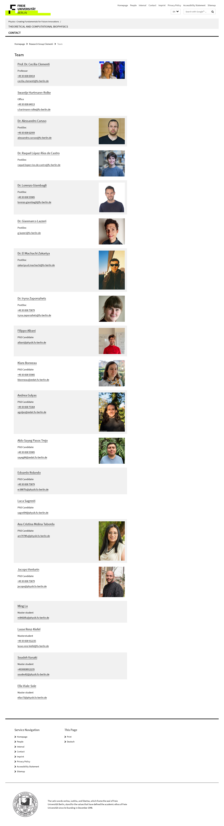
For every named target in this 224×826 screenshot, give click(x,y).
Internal (142, 5)
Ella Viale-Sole (27, 686)
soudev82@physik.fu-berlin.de (33, 674)
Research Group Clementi (41, 43)
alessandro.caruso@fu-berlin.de (35, 137)
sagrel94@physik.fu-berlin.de (33, 512)
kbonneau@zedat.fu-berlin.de (33, 379)
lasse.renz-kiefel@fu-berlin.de (33, 646)
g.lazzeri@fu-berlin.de (29, 233)
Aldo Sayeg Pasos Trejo (33, 440)
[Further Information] (112, 70)
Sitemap (212, 5)
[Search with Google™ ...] (212, 11)
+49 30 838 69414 (26, 76)
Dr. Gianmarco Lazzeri (32, 221)
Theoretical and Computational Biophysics (38, 26)
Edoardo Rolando (29, 472)
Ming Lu (23, 606)
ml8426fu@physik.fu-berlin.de (33, 617)
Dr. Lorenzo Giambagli (32, 185)
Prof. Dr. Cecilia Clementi (34, 64)
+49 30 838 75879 (26, 310)
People (133, 5)
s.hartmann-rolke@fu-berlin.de (34, 109)
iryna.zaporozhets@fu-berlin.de (34, 315)
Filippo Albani (27, 331)
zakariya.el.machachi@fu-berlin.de (36, 265)
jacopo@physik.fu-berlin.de (32, 586)
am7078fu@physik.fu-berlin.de (34, 536)
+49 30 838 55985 (26, 197)
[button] (176, 12)
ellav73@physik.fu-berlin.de (32, 697)
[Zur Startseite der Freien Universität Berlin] (30, 9)
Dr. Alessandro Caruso (32, 121)
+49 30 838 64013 (26, 104)
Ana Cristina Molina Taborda (36, 524)
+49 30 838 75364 (26, 407)
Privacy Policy (174, 5)
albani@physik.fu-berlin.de (32, 342)
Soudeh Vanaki (27, 657)
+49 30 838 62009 (26, 132)
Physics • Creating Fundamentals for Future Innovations (34, 21)
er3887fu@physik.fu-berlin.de (33, 489)
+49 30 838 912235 (27, 640)
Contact (152, 5)
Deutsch (71, 741)
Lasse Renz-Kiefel (29, 629)
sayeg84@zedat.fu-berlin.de (32, 457)
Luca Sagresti (26, 501)
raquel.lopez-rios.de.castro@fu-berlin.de (39, 165)
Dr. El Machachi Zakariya (34, 253)
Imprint (161, 5)
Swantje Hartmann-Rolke (34, 92)
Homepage (122, 5)
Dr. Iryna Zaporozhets (32, 298)
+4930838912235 (26, 669)
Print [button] (69, 736)
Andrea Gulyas (27, 395)
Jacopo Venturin (28, 569)
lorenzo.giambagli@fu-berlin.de (34, 202)
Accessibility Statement (194, 5)
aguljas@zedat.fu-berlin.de (32, 412)
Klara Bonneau (27, 363)
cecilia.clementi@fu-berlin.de (33, 81)
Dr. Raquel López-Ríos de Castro (39, 153)
